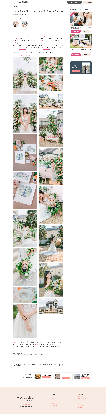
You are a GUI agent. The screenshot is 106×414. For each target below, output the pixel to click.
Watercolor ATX (46, 49)
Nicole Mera (43, 47)
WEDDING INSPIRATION (53, 400)
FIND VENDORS (53, 398)
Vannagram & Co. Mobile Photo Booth (21, 42)
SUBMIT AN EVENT (53, 403)
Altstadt (37, 344)
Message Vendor (75, 31)
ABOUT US (80, 400)
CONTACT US (80, 403)
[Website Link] (26, 401)
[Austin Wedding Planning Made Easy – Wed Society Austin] (23, 2)
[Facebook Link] (22, 406)
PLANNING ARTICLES (53, 402)
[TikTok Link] (31, 406)
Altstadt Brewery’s (17, 38)
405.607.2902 (80, 396)
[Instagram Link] (19, 406)
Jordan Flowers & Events (38, 40)
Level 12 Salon (22, 49)
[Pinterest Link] (25, 406)
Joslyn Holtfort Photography (46, 36)
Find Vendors (74, 2)
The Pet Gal (27, 43)
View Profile (86, 31)
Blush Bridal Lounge (51, 45)
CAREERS (80, 407)
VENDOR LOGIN (80, 405)
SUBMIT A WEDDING (88, 2)
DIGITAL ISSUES (80, 402)
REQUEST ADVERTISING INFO (80, 398)
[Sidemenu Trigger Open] (14, 2)
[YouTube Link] (28, 406)
